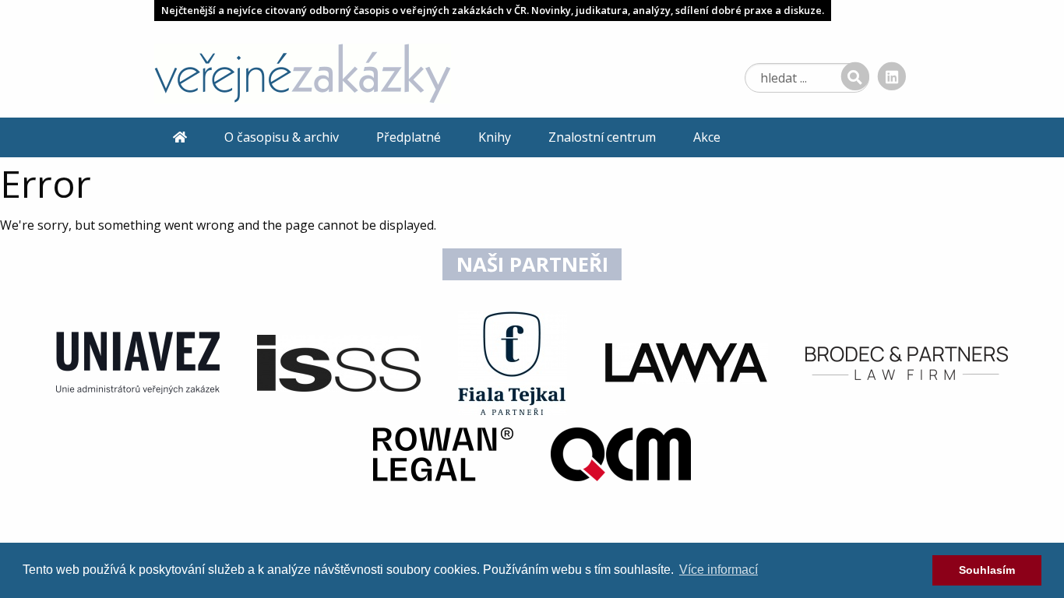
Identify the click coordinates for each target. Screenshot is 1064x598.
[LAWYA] (686, 362)
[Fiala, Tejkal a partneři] (512, 362)
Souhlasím (987, 570)
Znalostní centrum (602, 137)
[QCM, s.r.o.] (621, 453)
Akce (706, 137)
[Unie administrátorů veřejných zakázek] (138, 362)
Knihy (494, 137)
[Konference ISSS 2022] (339, 362)
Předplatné (408, 137)
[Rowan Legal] (443, 453)
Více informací (718, 569)
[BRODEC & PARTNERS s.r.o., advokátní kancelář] (906, 362)
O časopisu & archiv (281, 137)
